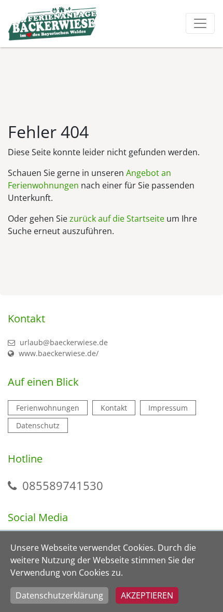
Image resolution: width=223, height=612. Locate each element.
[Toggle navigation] (200, 23)
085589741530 (62, 485)
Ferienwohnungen (47, 408)
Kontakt (114, 408)
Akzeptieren (147, 595)
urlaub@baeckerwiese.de (63, 342)
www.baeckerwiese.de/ (58, 353)
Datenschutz (38, 425)
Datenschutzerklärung (59, 595)
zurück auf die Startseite (116, 218)
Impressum (168, 408)
